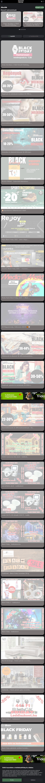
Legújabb (12, 36)
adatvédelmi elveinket (21, 776)
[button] (19, 29)
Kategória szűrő (40, 7)
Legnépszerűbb (34, 36)
